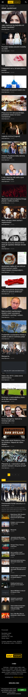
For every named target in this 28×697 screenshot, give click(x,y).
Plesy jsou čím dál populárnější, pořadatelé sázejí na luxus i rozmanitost (13, 115)
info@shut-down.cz (18, 677)
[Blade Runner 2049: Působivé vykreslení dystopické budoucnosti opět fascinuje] (5, 516)
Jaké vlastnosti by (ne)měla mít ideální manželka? (13, 26)
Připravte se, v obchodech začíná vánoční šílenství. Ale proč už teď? (14, 465)
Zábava (3, 373)
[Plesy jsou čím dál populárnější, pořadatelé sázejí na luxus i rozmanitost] (14, 103)
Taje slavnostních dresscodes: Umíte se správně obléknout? (12, 291)
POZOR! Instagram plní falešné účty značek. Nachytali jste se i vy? (18, 569)
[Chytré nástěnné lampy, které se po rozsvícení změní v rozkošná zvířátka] (5, 607)
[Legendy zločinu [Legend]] (14, 128)
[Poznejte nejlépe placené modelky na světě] (14, 38)
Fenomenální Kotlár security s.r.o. (14, 503)
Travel (3, 394)
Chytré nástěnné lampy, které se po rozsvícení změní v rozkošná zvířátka (18, 607)
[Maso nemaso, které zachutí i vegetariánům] (14, 212)
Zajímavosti (4, 153)
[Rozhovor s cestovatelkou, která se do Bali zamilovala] (14, 389)
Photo (3, 500)
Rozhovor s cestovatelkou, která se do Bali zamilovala (13, 398)
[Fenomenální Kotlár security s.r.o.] (14, 492)
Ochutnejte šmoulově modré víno (13, 90)
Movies (3, 133)
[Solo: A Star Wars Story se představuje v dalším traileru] (5, 615)
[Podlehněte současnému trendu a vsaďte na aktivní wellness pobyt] (14, 326)
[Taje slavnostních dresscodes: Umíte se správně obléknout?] (14, 281)
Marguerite (5, 356)
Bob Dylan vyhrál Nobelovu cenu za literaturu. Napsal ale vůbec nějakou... (13, 442)
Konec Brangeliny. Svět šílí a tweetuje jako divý (12, 420)
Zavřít (21, 690)
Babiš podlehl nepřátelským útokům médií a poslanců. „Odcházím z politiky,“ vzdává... (13, 313)
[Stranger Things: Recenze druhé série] (5, 547)
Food (3, 87)
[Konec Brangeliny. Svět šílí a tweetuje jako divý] (14, 411)
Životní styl (4, 308)
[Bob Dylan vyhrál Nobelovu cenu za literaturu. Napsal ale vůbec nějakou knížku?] (14, 432)
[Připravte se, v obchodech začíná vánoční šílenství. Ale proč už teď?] (14, 456)
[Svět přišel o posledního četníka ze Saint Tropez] (5, 600)
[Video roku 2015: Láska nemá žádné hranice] (14, 367)
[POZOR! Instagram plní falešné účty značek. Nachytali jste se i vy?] (5, 569)
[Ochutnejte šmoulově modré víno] (14, 82)
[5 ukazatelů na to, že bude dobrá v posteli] (14, 60)
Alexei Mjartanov (5, 29)
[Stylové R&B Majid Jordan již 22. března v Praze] (5, 592)
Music (3, 196)
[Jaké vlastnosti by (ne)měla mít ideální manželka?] (14, 17)
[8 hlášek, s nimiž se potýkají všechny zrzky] (5, 524)
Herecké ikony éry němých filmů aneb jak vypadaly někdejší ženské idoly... (14, 245)
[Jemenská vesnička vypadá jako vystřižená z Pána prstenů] (5, 539)
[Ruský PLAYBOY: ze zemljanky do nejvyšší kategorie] (5, 577)
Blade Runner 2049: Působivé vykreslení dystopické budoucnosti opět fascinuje (18, 516)
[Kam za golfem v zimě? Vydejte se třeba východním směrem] (5, 554)
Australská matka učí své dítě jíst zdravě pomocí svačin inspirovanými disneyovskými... (13, 268)
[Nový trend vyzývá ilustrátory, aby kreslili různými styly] (5, 562)
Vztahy (3, 22)
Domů (3, 5)
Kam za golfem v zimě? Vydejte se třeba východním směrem (18, 554)
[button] (26, 2)
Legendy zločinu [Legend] (11, 136)
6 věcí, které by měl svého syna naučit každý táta (13, 178)
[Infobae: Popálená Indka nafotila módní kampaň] (14, 148)
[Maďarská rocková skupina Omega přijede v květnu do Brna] (14, 191)
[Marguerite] (14, 348)
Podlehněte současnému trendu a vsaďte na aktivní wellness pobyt (14, 336)
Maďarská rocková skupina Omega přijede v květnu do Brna (14, 200)
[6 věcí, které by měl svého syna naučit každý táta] (14, 169)
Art (2, 110)
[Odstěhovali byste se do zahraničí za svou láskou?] (5, 585)
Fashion (3, 44)
